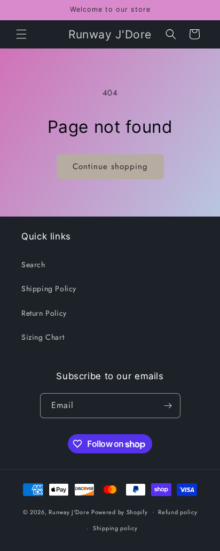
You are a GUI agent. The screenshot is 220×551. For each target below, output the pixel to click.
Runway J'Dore (69, 511)
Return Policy (44, 313)
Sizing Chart (42, 337)
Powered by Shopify (119, 511)
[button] (21, 34)
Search (33, 264)
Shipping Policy (48, 288)
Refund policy (177, 512)
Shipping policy (115, 528)
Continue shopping (110, 166)
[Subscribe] (168, 405)
